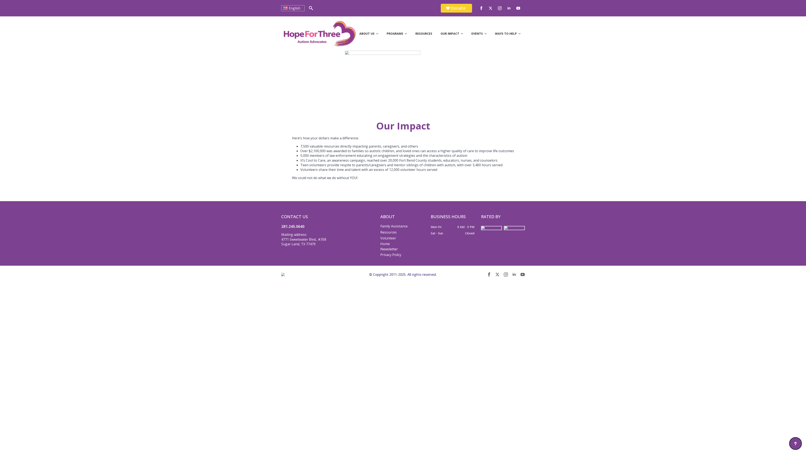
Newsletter (389, 249)
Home (385, 244)
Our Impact (450, 34)
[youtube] (518, 8)
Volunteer (388, 238)
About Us (366, 34)
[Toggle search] (311, 8)
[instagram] (499, 8)
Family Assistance (394, 226)
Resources (423, 34)
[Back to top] (795, 443)
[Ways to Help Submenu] (521, 33)
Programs (395, 34)
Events (477, 34)
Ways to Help (506, 34)
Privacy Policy (390, 254)
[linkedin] (509, 8)
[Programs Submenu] (407, 33)
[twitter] (490, 8)
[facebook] (481, 8)
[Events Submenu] (487, 33)
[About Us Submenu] (378, 33)
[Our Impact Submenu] (463, 33)
